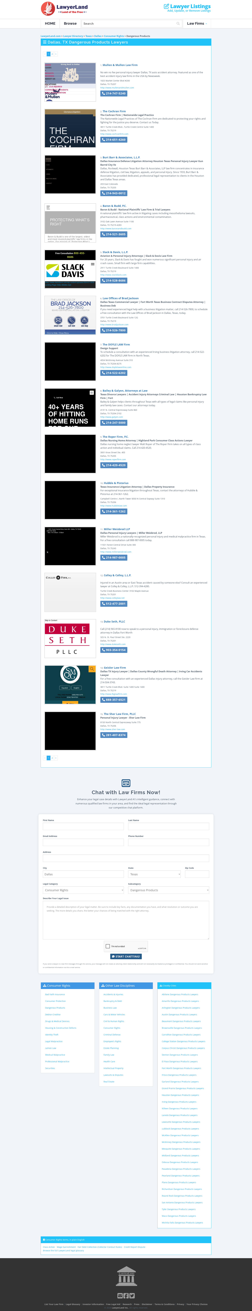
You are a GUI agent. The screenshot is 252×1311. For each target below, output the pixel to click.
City (45, 868)
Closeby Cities (169, 985)
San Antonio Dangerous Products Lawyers (182, 1202)
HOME (50, 23)
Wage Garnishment (66, 1247)
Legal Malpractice (53, 1041)
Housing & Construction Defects (60, 1028)
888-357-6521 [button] (115, 700)
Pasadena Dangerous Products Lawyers (181, 1169)
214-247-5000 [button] (115, 423)
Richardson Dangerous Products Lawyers (182, 1189)
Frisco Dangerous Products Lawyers (179, 1075)
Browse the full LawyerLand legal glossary (63, 1250)
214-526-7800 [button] (115, 330)
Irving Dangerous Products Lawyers (179, 1101)
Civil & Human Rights (114, 1021)
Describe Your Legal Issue (56, 898)
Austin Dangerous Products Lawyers (179, 1014)
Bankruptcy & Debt (113, 1001)
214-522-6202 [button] (115, 373)
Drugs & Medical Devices (57, 1021)
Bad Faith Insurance (55, 994)
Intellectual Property (113, 1068)
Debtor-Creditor (53, 1014)
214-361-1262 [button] (115, 511)
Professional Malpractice (57, 1061)
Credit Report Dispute (134, 1247)
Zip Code (189, 868)
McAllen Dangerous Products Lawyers (180, 1135)
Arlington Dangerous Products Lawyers (181, 1007)
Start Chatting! (127, 956)
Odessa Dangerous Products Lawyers (180, 1162)
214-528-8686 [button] (115, 280)
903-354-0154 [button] (115, 650)
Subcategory (134, 883)
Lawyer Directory (73, 36)
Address (47, 852)
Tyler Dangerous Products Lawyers (179, 1209)
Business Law (110, 1007)
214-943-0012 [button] (115, 193)
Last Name (133, 820)
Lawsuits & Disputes (113, 1075)
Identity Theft (51, 1034)
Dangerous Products (55, 1007)
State (130, 868)
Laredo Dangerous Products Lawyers (179, 1115)
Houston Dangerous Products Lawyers (180, 1095)
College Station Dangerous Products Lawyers (183, 1041)
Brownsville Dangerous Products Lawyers (182, 1028)
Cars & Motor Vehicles (114, 1014)
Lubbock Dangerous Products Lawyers (180, 1128)
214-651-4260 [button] (115, 140)
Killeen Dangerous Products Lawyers (179, 1108)
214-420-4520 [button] (115, 465)
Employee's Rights (112, 1041)
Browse (70, 23)
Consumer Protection (55, 1001)
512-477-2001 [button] (115, 604)
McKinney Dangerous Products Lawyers (181, 1142)
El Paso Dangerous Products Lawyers (180, 1061)
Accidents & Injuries (113, 994)
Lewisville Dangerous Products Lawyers (181, 1122)
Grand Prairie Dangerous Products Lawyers (183, 1088)
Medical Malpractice (55, 1054)
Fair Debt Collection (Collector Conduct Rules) (100, 1247)
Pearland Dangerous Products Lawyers (181, 1175)
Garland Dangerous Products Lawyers (180, 1081)
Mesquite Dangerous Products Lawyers (181, 1148)
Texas (88, 36)
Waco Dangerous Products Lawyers (179, 1216)
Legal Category (50, 883)
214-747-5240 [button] (115, 93)
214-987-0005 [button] (115, 557)
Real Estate (109, 1081)
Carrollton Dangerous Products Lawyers (181, 1034)
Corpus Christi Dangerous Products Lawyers (183, 1048)
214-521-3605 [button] (115, 234)
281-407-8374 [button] (115, 735)
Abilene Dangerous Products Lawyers (180, 994)
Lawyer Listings (190, 6)
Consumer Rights (114, 36)
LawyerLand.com (51, 36)
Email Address (50, 836)
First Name (48, 820)
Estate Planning (111, 1048)
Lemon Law (50, 1048)
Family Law (109, 1054)
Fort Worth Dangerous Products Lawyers (181, 1068)
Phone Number (136, 836)
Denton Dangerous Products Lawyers (180, 1054)
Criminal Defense (112, 1034)
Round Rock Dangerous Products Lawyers (182, 1195)
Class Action (49, 1247)
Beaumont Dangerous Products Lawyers (181, 1021)
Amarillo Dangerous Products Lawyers (180, 1001)
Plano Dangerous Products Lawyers (179, 1182)
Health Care (109, 1061)
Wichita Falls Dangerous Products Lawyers (182, 1222)
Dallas (98, 36)
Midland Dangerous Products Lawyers (180, 1155)
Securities (50, 1068)
